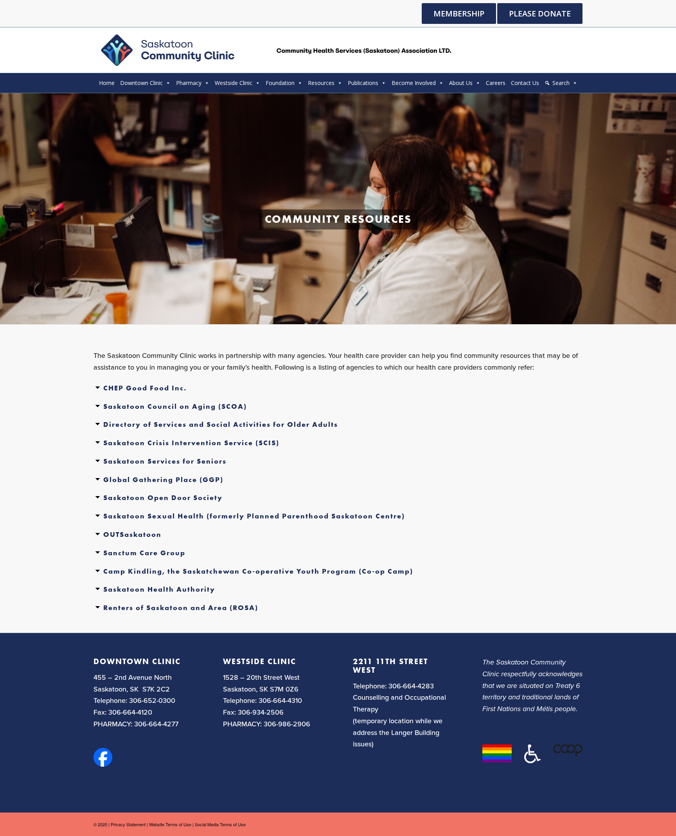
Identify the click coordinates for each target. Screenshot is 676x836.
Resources (321, 83)
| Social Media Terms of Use (219, 824)
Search (561, 83)
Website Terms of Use (170, 824)
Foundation (280, 83)
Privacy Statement (128, 824)
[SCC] (274, 50)
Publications (363, 83)
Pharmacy (188, 83)
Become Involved (414, 83)
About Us (461, 83)
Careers (495, 83)
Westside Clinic (233, 83)
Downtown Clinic (141, 83)
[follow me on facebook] (102, 764)
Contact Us (525, 83)
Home (107, 83)
